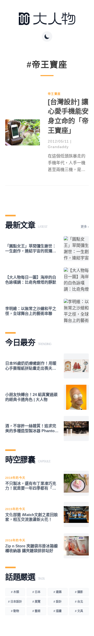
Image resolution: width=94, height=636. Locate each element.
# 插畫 (58, 611)
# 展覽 (36, 601)
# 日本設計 (15, 601)
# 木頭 (15, 592)
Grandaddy (58, 147)
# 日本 (36, 592)
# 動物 (15, 611)
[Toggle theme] (47, 36)
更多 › (85, 227)
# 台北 (79, 601)
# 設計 (58, 601)
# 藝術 (36, 611)
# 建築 (58, 592)
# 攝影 (79, 592)
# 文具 (79, 611)
